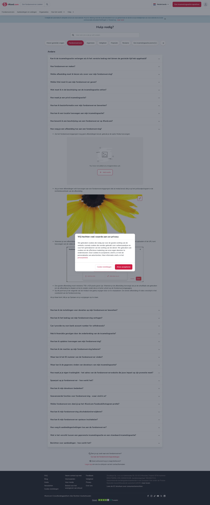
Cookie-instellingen (104, 267)
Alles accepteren (123, 267)
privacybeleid (83, 258)
